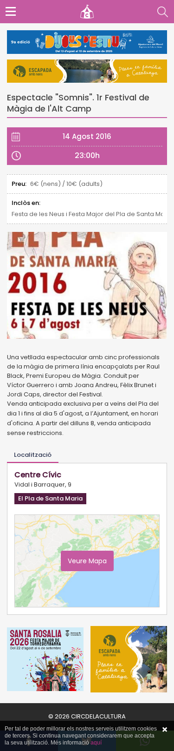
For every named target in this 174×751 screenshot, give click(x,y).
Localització (33, 454)
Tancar (164, 729)
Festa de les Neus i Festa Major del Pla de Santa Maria (87, 214)
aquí (96, 742)
